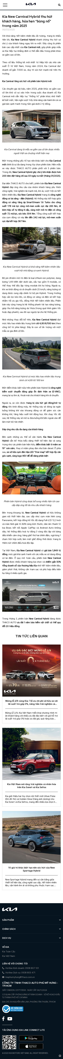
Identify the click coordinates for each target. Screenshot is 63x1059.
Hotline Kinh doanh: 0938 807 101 (22, 968)
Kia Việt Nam (8, 956)
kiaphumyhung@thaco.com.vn (20, 977)
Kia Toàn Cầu (8, 951)
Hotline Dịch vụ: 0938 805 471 (20, 972)
